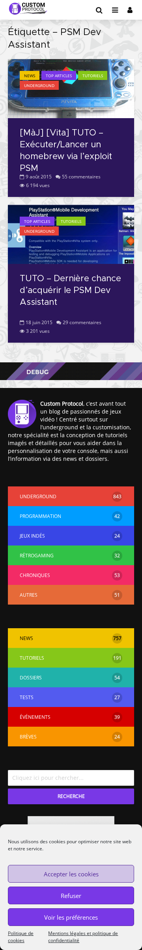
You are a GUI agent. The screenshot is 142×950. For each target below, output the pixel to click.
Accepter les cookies (71, 874)
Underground (39, 85)
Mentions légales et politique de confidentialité (83, 937)
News (29, 75)
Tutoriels (92, 75)
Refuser (71, 896)
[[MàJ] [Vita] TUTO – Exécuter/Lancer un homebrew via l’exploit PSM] (71, 87)
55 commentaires (81, 176)
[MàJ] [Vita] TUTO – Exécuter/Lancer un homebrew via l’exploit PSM (66, 151)
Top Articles (59, 75)
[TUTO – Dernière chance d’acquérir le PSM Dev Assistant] (71, 233)
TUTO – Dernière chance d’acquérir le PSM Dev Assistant (70, 291)
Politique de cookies (21, 937)
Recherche (71, 796)
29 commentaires (82, 322)
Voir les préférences (71, 917)
